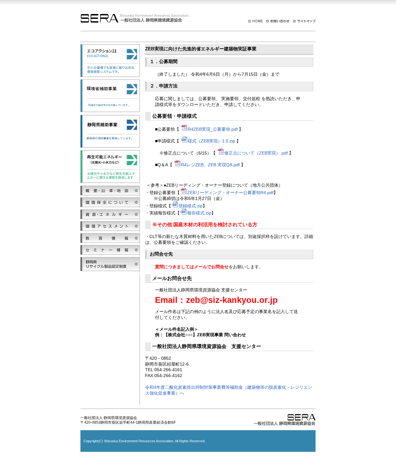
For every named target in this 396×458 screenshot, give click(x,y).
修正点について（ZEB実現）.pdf (256, 153)
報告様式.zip (199, 212)
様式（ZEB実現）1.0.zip (211, 140)
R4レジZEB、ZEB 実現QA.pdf (210, 164)
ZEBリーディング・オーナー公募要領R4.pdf (230, 192)
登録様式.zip (191, 205)
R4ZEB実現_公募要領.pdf (213, 129)
